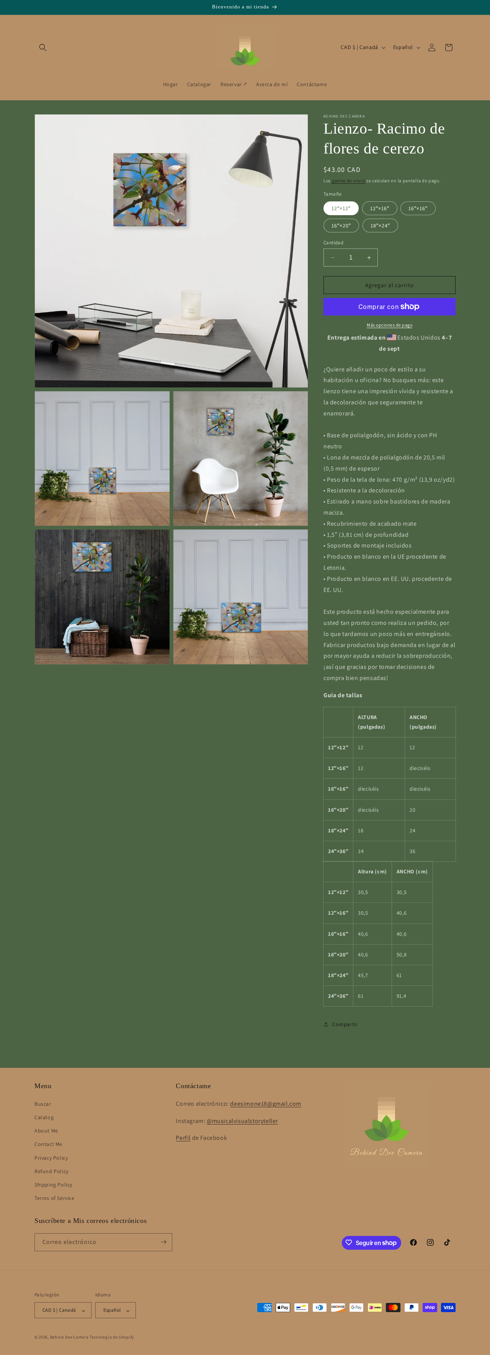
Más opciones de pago (389, 325)
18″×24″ (380, 225)
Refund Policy (51, 1170)
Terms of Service (54, 1198)
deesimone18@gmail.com (265, 1103)
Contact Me (48, 1144)
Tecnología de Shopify (112, 1337)
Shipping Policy (53, 1184)
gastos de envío (349, 180)
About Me (46, 1130)
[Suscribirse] (163, 1242)
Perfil (183, 1138)
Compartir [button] (345, 1024)
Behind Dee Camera (69, 1337)
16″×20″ (341, 225)
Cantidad (333, 242)
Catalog (44, 1116)
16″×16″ (418, 208)
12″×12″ (341, 208)
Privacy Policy (51, 1157)
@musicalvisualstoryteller (242, 1120)
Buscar (42, 1103)
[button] (42, 47)
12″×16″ (379, 208)
